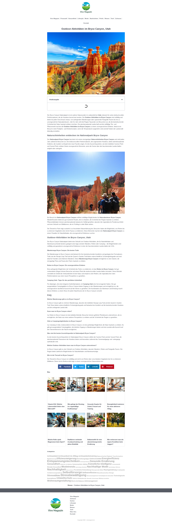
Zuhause (118, 18)
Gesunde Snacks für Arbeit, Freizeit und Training (94, 406)
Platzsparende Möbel (97, 470)
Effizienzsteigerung (66, 458)
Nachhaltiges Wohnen (114, 467)
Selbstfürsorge (72, 472)
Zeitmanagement (91, 481)
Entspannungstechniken (63, 461)
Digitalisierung (51, 459)
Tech (112, 18)
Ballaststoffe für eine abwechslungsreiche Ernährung (94, 442)
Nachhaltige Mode (97, 466)
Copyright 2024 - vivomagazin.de (86, 520)
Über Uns (73, 512)
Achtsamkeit (52, 456)
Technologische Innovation (105, 475)
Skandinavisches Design (105, 473)
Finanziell (64, 18)
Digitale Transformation (115, 456)
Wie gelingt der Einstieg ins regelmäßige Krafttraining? (76, 406)
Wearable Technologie (92, 478)
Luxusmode (116, 464)
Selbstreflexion (89, 472)
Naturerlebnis (69, 470)
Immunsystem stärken (80, 464)
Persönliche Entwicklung (82, 470)
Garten (72, 501)
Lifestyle (81, 18)
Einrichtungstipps (83, 459)
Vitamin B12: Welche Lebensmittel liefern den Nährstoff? (56, 406)
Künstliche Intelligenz (100, 464)
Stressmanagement (92, 475)
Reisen (107, 18)
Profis (101, 18)
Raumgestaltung (110, 470)
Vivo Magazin (54, 18)
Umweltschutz (64, 478)
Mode (87, 18)
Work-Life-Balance (77, 481)
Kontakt (86, 23)
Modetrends (68, 466)
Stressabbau (53, 475)
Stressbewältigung (73, 475)
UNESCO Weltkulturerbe (79, 478)
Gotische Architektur (66, 464)
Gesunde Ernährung (102, 461)
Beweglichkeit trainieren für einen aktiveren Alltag (115, 406)
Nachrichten (94, 18)
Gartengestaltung (84, 461)
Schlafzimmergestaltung (54, 473)
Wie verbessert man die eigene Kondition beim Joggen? (115, 442)
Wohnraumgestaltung (59, 480)
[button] (122, 99)
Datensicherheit (102, 456)
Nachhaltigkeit (56, 469)
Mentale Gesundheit (54, 467)
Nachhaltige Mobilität (81, 467)
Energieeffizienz (110, 458)
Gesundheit (72, 18)
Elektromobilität (95, 459)
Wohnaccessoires (104, 478)
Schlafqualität (121, 470)
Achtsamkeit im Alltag (68, 456)
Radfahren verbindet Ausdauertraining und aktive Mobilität (75, 442)
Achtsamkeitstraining (87, 456)
